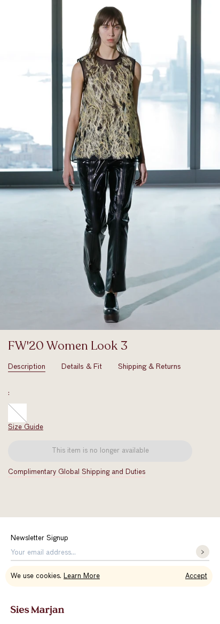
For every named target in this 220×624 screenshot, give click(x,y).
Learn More (82, 576)
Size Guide (25, 427)
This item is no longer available (100, 450)
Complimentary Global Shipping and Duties (76, 472)
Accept (196, 576)
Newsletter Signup (39, 538)
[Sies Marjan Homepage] (37, 610)
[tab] (26, 367)
